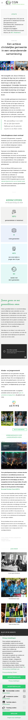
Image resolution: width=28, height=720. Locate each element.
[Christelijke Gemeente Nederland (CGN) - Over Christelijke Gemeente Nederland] (15, 2)
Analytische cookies (12, 696)
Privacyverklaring (7, 672)
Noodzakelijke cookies (13, 691)
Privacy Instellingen (14, 681)
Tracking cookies (11, 707)
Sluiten (15, 672)
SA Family (11, 537)
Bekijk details (6, 693)
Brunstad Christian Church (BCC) (10, 489)
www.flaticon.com (4, 539)
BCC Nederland (15, 32)
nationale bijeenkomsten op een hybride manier (13, 181)
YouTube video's (11, 702)
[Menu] (2, 3)
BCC (9, 540)
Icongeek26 (16, 537)
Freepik (6, 537)
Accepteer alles (14, 677)
